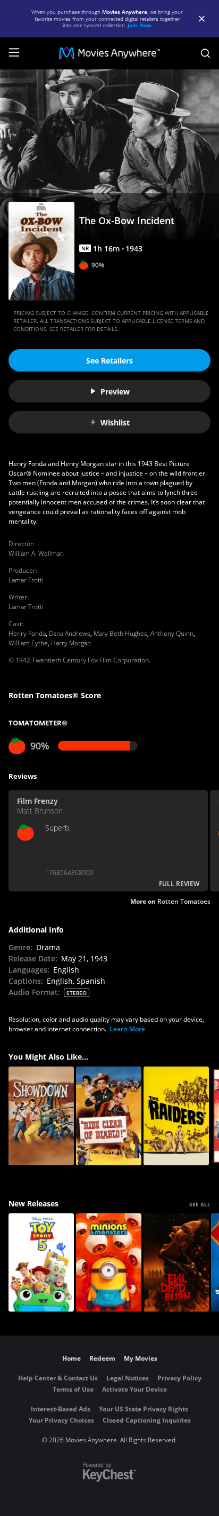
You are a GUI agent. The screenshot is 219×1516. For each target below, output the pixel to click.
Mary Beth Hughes (120, 633)
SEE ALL (199, 1204)
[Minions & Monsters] (108, 1262)
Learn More (127, 1028)
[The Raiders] (176, 1116)
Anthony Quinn (171, 633)
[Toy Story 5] (41, 1262)
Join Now (139, 25)
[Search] (205, 53)
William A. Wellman (36, 553)
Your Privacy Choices (61, 1420)
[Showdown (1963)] (41, 1116)
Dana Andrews (69, 633)
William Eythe (28, 643)
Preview (115, 391)
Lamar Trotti (26, 580)
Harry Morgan (71, 643)
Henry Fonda (27, 633)
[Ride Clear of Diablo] (108, 1116)
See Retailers (109, 361)
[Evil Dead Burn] (176, 1262)
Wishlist (115, 422)
